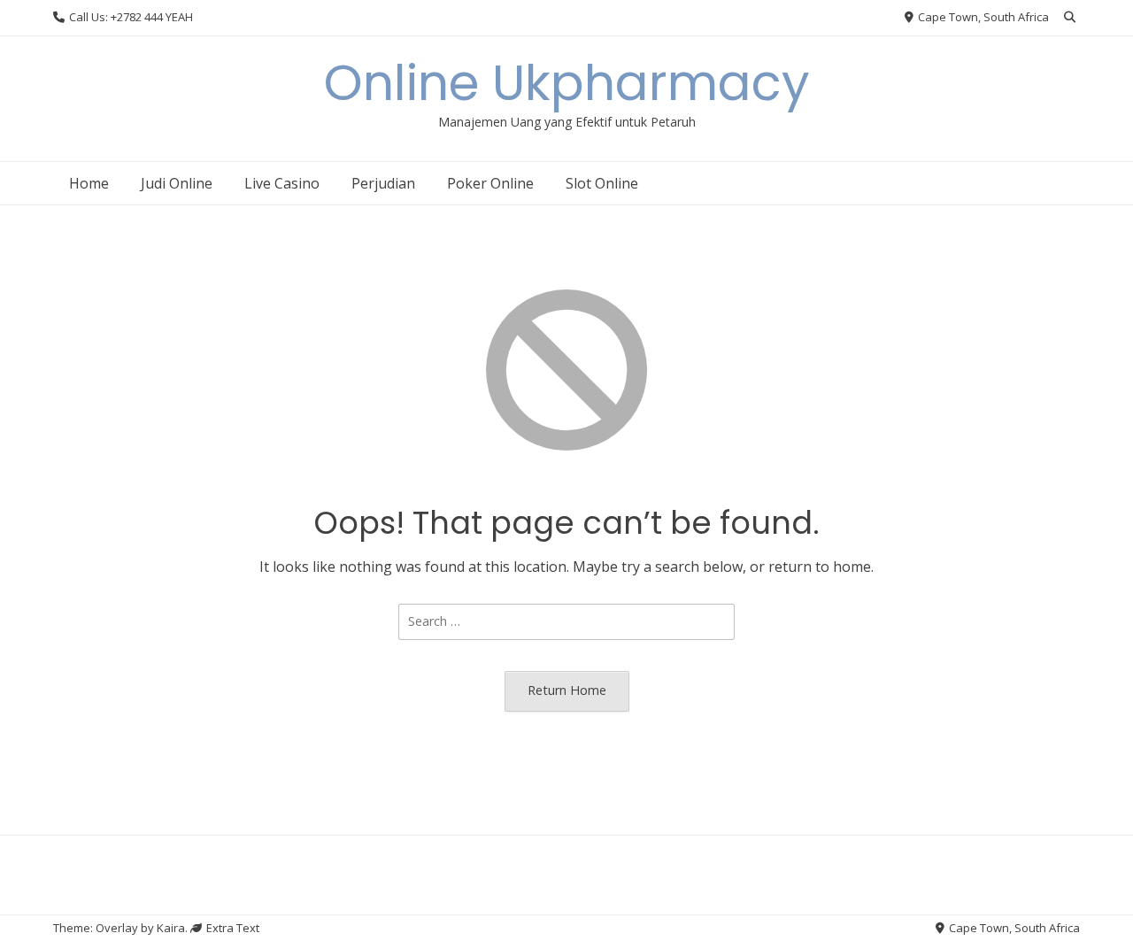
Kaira (171, 928)
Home (89, 183)
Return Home (567, 690)
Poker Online (490, 183)
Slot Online (602, 183)
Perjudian (383, 183)
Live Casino (282, 183)
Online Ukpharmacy (567, 83)
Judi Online (176, 183)
